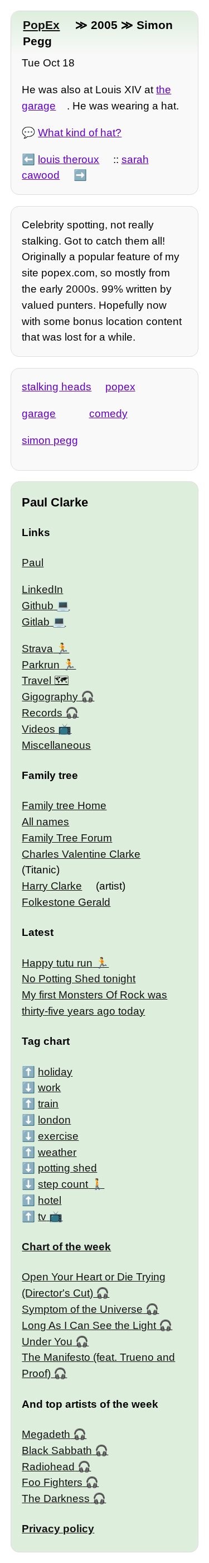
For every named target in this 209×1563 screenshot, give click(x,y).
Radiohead (48, 1467)
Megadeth (46, 1434)
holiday (55, 1072)
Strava (37, 648)
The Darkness (56, 1498)
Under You (47, 1341)
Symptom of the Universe (82, 1309)
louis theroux (68, 159)
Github (38, 605)
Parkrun (41, 665)
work (49, 1087)
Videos (38, 729)
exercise (58, 1136)
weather (57, 1152)
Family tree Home (64, 805)
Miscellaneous (56, 745)
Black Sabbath (57, 1450)
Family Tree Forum (67, 838)
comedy (108, 413)
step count (63, 1184)
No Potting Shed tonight (78, 978)
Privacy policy (58, 1529)
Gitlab (36, 622)
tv (42, 1216)
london (54, 1120)
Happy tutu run (57, 963)
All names (45, 822)
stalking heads (56, 387)
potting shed (67, 1168)
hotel (49, 1200)
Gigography (50, 696)
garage (39, 413)
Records (42, 713)
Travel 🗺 (45, 680)
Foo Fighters (52, 1482)
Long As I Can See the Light (89, 1325)
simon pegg (50, 440)
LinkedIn (42, 589)
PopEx (41, 24)
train (48, 1104)
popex (120, 387)
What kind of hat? (79, 132)
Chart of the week (66, 1247)
